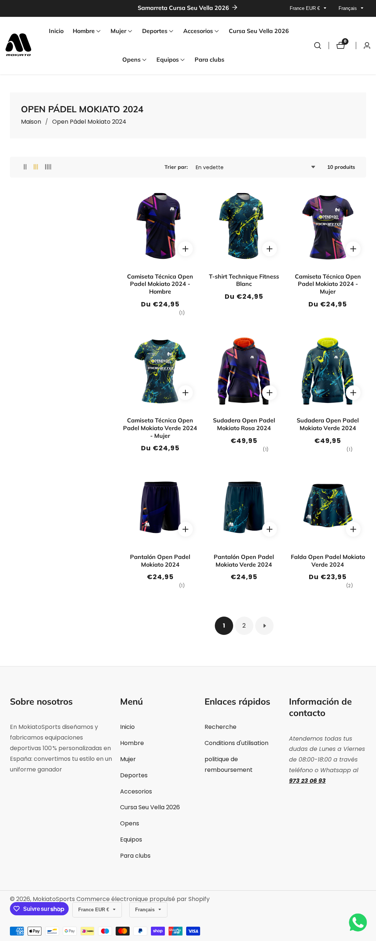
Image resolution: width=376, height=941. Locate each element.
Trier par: (176, 167)
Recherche (220, 727)
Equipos (131, 839)
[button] (84, 31)
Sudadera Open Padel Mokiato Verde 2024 (328, 424)
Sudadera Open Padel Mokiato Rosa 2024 (244, 424)
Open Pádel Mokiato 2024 (89, 121)
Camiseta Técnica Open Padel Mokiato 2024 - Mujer (328, 284)
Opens (129, 823)
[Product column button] (25, 167)
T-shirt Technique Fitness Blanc (244, 280)
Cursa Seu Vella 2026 (259, 30)
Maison (31, 121)
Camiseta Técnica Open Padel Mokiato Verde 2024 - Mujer (160, 428)
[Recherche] (318, 45)
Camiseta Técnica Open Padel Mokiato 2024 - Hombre (160, 284)
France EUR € (305, 8)
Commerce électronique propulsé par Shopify (143, 899)
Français (348, 8)
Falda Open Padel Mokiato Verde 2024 (328, 560)
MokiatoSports (54, 899)
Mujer (128, 759)
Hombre (132, 743)
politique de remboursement (229, 764)
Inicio (56, 30)
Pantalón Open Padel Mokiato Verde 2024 (244, 560)
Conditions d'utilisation (236, 743)
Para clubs (209, 59)
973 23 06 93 (307, 781)
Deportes (134, 775)
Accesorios (136, 791)
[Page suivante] (264, 626)
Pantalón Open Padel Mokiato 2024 (160, 560)
